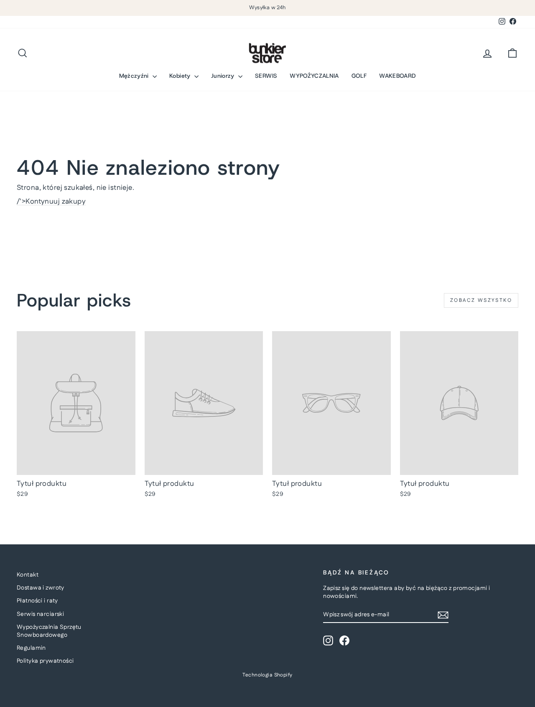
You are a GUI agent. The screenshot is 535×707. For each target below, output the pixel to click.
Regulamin (31, 648)
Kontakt (27, 575)
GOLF (359, 75)
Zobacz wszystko (481, 300)
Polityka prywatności (45, 661)
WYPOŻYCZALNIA (314, 75)
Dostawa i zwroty (40, 588)
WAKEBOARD (397, 75)
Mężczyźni (135, 75)
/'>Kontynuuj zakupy (51, 202)
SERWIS (266, 75)
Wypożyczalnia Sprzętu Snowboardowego (49, 631)
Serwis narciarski (40, 614)
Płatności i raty (37, 601)
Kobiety (180, 75)
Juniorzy (223, 75)
